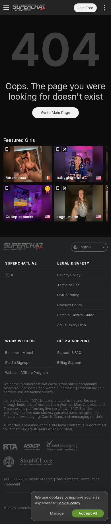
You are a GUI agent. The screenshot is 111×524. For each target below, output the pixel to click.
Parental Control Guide (75, 315)
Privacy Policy (69, 275)
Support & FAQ (69, 353)
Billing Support (69, 363)
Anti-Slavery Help (71, 325)
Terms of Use (68, 285)
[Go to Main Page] (34, 8)
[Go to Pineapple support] (9, 461)
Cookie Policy (68, 503)
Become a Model (19, 353)
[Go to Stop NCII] (37, 461)
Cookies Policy (69, 305)
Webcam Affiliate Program (26, 373)
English (85, 247)
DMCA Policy (68, 295)
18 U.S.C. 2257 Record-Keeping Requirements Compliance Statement (51, 481)
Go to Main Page (55, 112)
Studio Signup (16, 363)
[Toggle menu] (6, 7)
